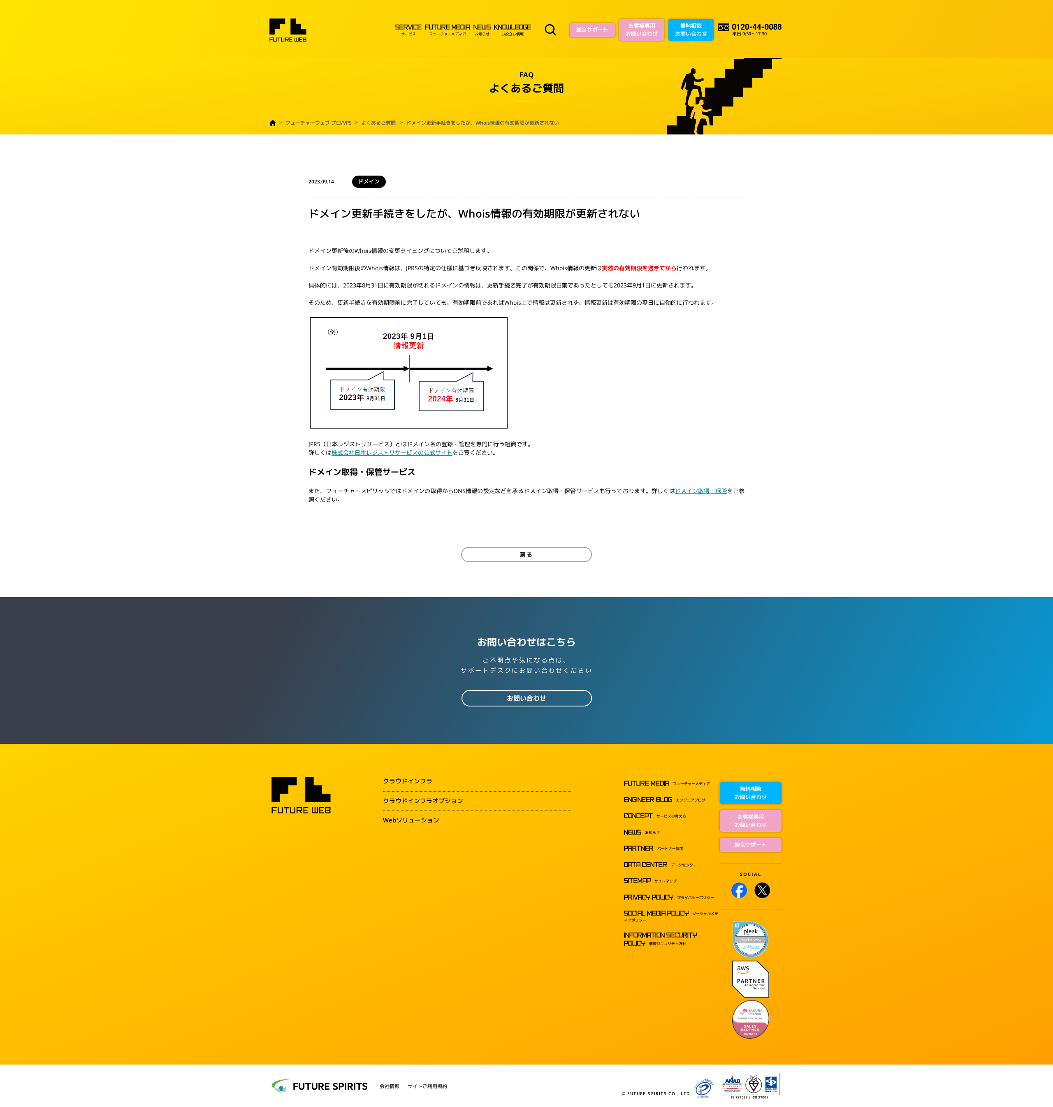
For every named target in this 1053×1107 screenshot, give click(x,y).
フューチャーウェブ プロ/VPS (318, 122)
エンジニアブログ (664, 800)
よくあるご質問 (378, 122)
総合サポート (592, 29)
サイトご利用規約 (427, 1086)
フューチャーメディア (447, 30)
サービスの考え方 (655, 816)
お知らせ (481, 30)
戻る (526, 554)
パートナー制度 (653, 848)
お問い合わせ (526, 698)
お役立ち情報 (512, 30)
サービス (408, 30)
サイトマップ (650, 881)
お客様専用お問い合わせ (642, 29)
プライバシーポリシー (669, 897)
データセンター (660, 865)
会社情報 (389, 1086)
